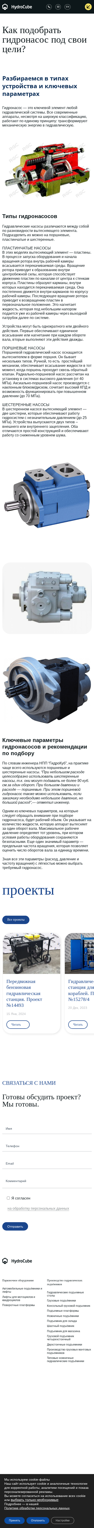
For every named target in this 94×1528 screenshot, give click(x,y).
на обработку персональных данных (38, 1208)
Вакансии (8, 1448)
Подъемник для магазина (63, 1331)
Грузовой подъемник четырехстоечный (60, 1338)
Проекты (52, 1453)
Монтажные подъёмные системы (24, 1406)
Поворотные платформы (18, 1305)
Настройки (63, 1520)
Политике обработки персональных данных (37, 1508)
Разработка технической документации (63, 1419)
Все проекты (55, 1458)
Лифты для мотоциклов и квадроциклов (18, 1298)
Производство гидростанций (20, 1386)
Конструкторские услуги (62, 1386)
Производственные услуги (64, 1404)
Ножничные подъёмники (63, 1316)
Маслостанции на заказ (17, 1396)
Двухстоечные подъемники (64, 1344)
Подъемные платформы (63, 1310)
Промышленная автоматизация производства (68, 1411)
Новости (52, 1448)
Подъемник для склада (62, 1321)
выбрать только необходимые (34, 1500)
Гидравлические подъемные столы (65, 1294)
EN (67, 6)
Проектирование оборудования (67, 1399)
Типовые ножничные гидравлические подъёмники (65, 1359)
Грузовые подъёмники (61, 1300)
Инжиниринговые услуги (61, 1378)
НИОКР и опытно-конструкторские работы (69, 1392)
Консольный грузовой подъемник (68, 1305)
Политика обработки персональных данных (17, 1454)
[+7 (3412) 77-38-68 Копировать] (49, 7)
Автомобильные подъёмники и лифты (22, 1290)
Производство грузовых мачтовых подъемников (69, 1351)
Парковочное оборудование (18, 1280)
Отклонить (38, 1520)
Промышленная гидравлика (18, 1378)
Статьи (51, 1443)
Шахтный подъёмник (60, 1326)
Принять (14, 1520)
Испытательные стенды (18, 1411)
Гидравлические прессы (18, 1401)
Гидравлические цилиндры (19, 1391)
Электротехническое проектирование (60, 1428)
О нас (6, 1443)
